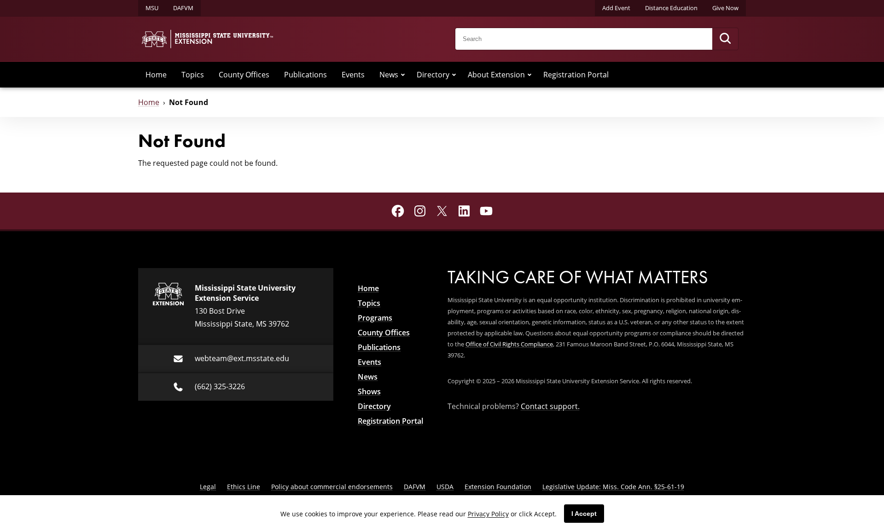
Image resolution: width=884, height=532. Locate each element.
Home (156, 75)
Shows (369, 391)
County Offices (244, 75)
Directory (433, 75)
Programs (375, 318)
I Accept (584, 513)
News (388, 75)
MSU (151, 8)
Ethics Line (243, 486)
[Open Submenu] (403, 74)
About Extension (496, 75)
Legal (208, 486)
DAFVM (183, 8)
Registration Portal (576, 75)
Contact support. (550, 406)
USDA (445, 486)
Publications (305, 75)
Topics (192, 75)
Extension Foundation (498, 486)
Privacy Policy (488, 513)
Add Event (616, 8)
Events (353, 75)
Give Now (725, 8)
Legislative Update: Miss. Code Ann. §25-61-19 (613, 486)
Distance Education (671, 8)
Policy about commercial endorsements (332, 486)
